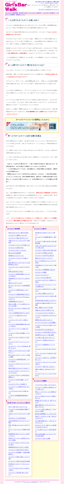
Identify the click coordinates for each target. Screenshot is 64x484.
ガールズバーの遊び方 (49, 13)
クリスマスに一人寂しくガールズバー (45, 384)
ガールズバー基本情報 (11, 13)
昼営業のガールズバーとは (16, 255)
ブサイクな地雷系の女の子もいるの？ (19, 313)
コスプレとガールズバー (42, 275)
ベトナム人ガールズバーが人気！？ (45, 313)
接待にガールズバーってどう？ (44, 258)
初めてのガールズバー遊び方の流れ (18, 232)
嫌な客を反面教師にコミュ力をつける (45, 413)
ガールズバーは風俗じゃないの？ (17, 235)
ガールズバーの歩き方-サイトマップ (49, 9)
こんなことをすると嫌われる (43, 277)
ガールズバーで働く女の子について (18, 238)
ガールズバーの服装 (40, 272)
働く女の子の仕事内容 (14, 253)
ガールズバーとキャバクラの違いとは (19, 245)
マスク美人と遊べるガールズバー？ (45, 337)
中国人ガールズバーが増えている (44, 310)
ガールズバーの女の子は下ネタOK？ (18, 449)
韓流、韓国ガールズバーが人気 (44, 307)
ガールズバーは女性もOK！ (16, 247)
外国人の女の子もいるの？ (16, 271)
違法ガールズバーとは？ (15, 283)
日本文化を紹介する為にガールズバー (45, 300)
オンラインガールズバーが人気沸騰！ (45, 322)
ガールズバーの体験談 (40, 380)
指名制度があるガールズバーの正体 (18, 447)
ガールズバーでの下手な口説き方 (44, 255)
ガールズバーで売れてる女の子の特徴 (19, 461)
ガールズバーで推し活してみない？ (45, 366)
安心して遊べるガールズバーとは (17, 406)
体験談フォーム (20, 14)
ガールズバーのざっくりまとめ (17, 250)
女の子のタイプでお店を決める (17, 418)
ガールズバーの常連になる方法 (44, 253)
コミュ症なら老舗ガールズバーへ (44, 293)
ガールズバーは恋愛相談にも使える (45, 269)
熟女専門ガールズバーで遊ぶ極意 (44, 335)
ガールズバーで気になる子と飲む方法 (45, 250)
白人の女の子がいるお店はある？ (44, 329)
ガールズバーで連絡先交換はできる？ (19, 294)
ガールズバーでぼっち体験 (42, 438)
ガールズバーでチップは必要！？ (17, 384)
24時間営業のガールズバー (16, 301)
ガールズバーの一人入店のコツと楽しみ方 (47, 1)
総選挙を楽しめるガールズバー (44, 320)
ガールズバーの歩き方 (30, 482)
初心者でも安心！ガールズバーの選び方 (30, 13)
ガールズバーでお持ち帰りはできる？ (45, 332)
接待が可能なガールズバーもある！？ (19, 368)
